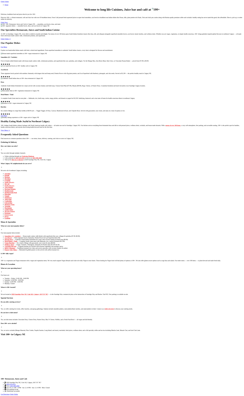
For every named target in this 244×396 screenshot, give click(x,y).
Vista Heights (9, 187)
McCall (7, 184)
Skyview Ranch (10, 211)
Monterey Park (9, 204)
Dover (7, 216)
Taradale (7, 206)
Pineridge (8, 194)
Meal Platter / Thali (11, 241)
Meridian (8, 179)
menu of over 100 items (173, 125)
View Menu (4, 130)
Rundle (7, 175)
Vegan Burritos (9, 243)
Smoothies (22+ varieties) (13, 236)
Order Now (4, 22)
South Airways (9, 182)
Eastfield (7, 218)
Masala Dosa (9, 239)
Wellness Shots (9, 244)
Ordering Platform (28, 156)
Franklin (7, 180)
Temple (7, 196)
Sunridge (7, 174)
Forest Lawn (9, 215)
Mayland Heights (10, 189)
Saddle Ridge (9, 210)
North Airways (9, 186)
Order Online (5, 1)
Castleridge (8, 201)
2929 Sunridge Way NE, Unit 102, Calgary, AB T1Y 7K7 (29, 294)
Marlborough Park (11, 192)
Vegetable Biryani (10, 246)
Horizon (7, 177)
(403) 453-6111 (20, 158)
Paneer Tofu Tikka (11, 250)
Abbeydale (8, 199)
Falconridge (8, 203)
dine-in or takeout (17, 160)
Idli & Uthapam (10, 248)
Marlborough (9, 191)
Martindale (8, 208)
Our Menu (4, 47)
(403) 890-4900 (37, 158)
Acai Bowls (8, 238)
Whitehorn (8, 198)
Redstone (8, 213)
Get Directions (5, 394)
